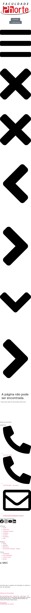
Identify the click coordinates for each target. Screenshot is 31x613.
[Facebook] (2, 521)
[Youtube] (10, 521)
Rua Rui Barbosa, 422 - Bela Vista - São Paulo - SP (14, 596)
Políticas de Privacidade (7, 593)
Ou (4, 588)
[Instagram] (6, 521)
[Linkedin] (14, 521)
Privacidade (3, 603)
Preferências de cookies (7, 604)
